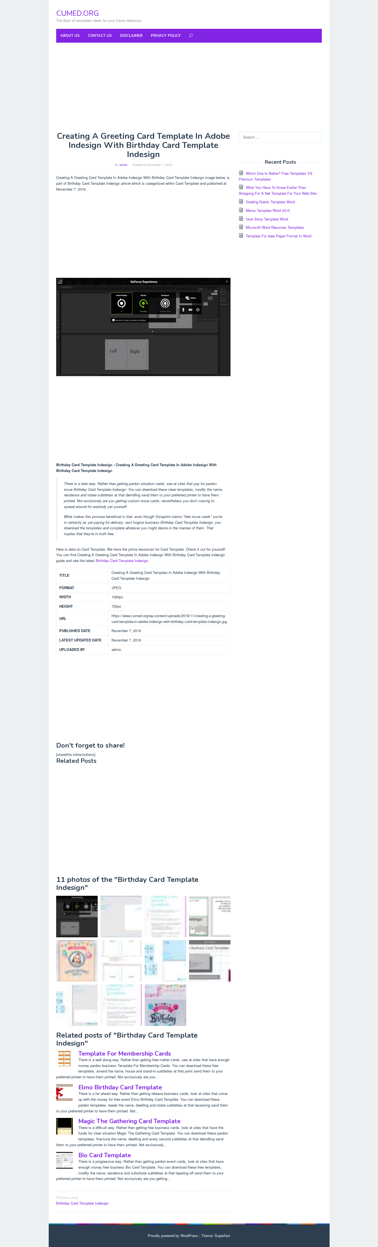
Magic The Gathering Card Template (129, 1121)
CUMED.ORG (77, 13)
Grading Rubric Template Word (270, 201)
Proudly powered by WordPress (173, 1235)
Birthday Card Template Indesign (122, 560)
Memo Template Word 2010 (268, 210)
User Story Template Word (267, 219)
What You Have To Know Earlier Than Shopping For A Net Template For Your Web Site (278, 190)
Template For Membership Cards (124, 1054)
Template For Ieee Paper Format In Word (278, 235)
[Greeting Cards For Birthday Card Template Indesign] (121, 1005)
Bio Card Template (104, 1155)
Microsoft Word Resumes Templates (275, 227)
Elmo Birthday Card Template (120, 1087)
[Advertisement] (189, 87)
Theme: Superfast (215, 1235)
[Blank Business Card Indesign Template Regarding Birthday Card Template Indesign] (210, 961)
